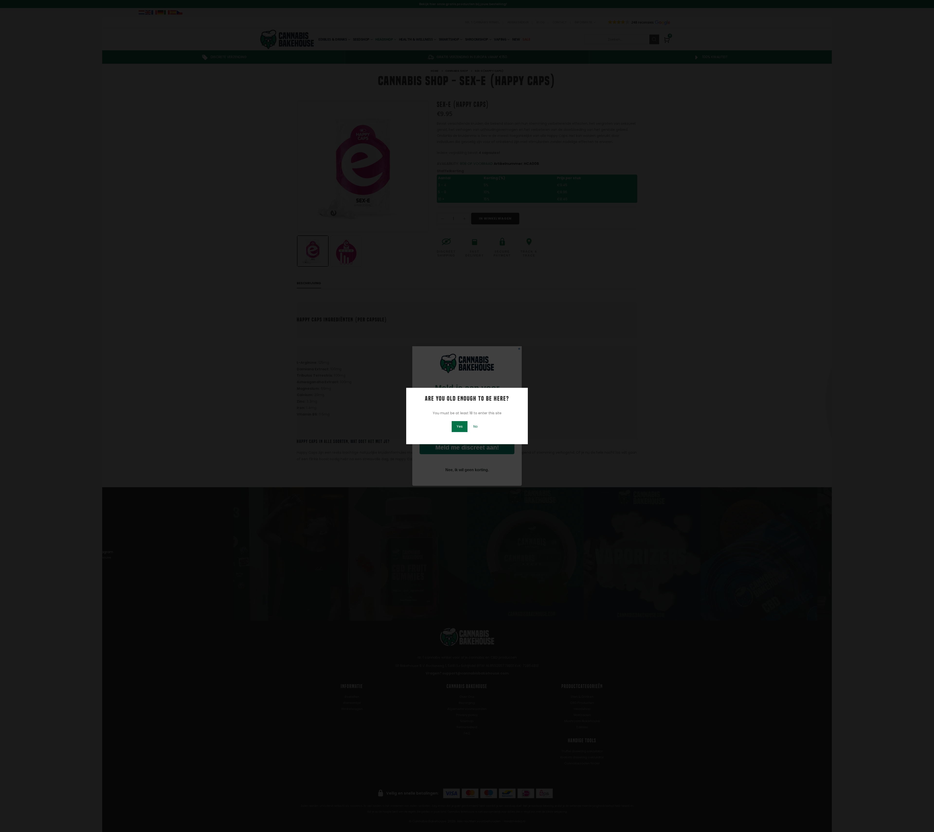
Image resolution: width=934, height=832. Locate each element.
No (475, 426)
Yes (460, 426)
